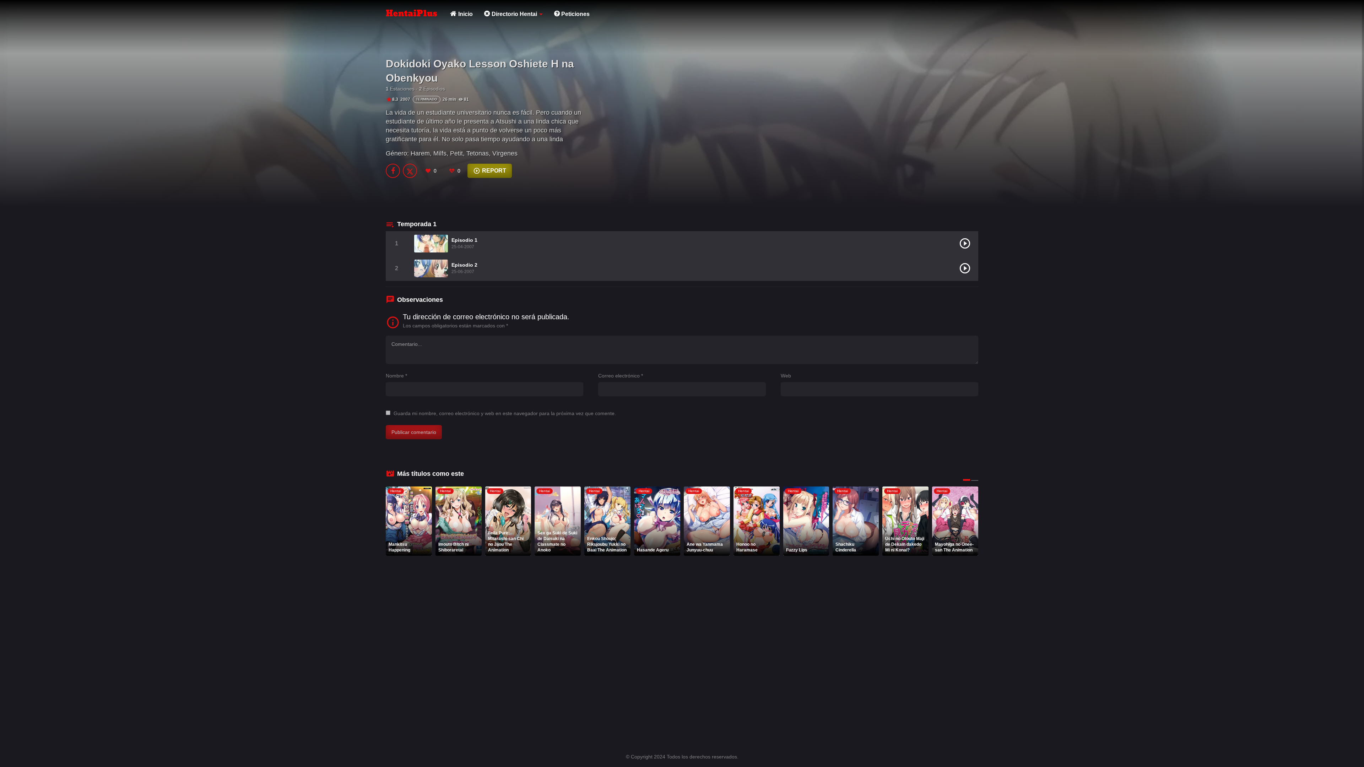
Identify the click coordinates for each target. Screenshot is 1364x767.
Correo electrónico (620, 376)
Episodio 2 (464, 265)
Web (786, 376)
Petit (456, 153)
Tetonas (477, 153)
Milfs (439, 153)
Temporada (417, 224)
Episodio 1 (464, 240)
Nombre (396, 376)
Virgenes (505, 153)
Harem (420, 153)
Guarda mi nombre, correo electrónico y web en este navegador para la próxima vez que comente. (505, 413)
